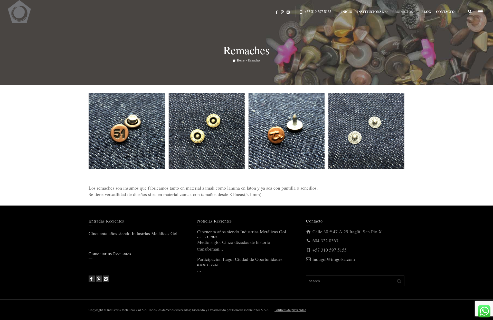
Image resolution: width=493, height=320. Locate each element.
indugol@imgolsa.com (333, 259)
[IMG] (19, 11)
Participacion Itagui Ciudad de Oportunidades (239, 259)
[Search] (470, 11)
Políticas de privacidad (290, 309)
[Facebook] (276, 12)
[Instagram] (288, 12)
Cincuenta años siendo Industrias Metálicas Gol (133, 233)
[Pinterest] (282, 12)
